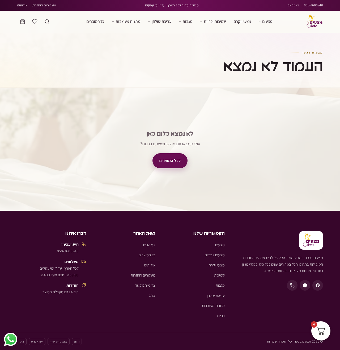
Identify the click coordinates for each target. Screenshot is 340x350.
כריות (221, 315)
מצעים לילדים (215, 254)
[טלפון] (292, 285)
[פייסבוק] (317, 285)
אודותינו (22, 5)
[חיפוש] (47, 21)
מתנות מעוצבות (128, 21)
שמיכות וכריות (215, 21)
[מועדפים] (34, 21)
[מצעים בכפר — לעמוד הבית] (314, 21)
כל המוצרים (95, 21)
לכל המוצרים (170, 160)
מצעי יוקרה (242, 21)
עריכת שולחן (161, 21)
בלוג (152, 295)
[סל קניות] (22, 21)
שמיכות (219, 275)
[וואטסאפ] (305, 285)
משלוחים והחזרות (44, 5)
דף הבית (149, 244)
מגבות (187, 21)
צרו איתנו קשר (145, 285)
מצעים (267, 21)
